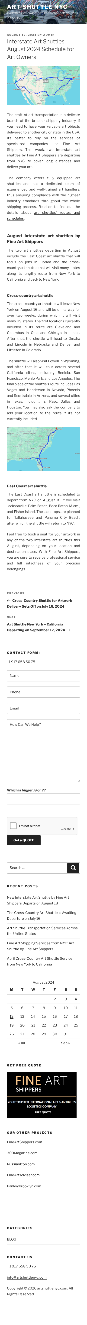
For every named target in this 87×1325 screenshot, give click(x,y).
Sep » (65, 1043)
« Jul (21, 1043)
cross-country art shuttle (35, 304)
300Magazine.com (22, 1153)
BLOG (11, 1239)
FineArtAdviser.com (23, 1175)
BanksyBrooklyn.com (24, 1186)
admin (49, 34)
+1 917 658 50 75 (21, 662)
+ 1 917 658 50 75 (21, 1266)
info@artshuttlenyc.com (27, 1277)
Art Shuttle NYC (37, 6)
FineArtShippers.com (24, 1142)
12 (11, 1016)
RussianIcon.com (21, 1164)
